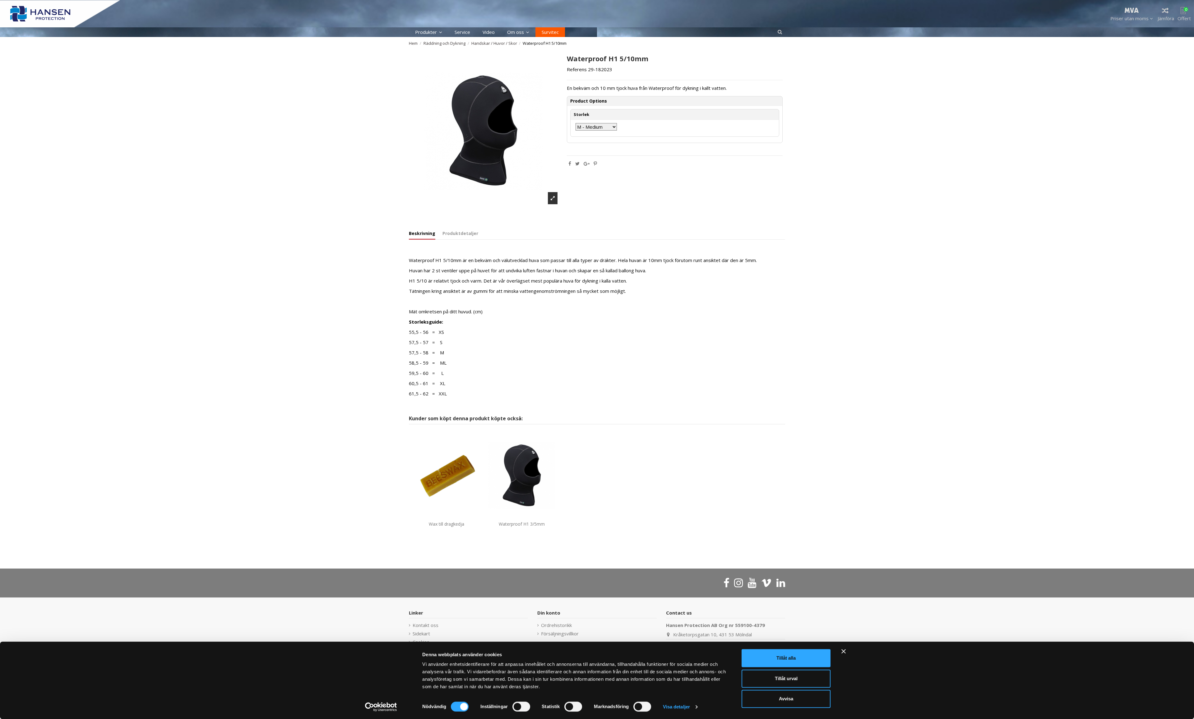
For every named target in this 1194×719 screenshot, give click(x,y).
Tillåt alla (786, 658)
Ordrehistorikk (556, 625)
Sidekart (421, 633)
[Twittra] (577, 163)
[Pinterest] (595, 163)
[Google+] (587, 163)
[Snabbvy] (451, 516)
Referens (577, 69)
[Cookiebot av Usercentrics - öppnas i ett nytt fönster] (381, 707)
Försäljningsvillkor (560, 633)
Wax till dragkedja (446, 524)
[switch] (521, 707)
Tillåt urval (786, 678)
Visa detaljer (676, 706)
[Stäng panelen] (843, 651)
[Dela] (569, 163)
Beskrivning (422, 233)
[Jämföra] (442, 516)
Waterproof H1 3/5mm (522, 524)
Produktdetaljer (460, 233)
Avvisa (786, 698)
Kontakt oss (425, 625)
